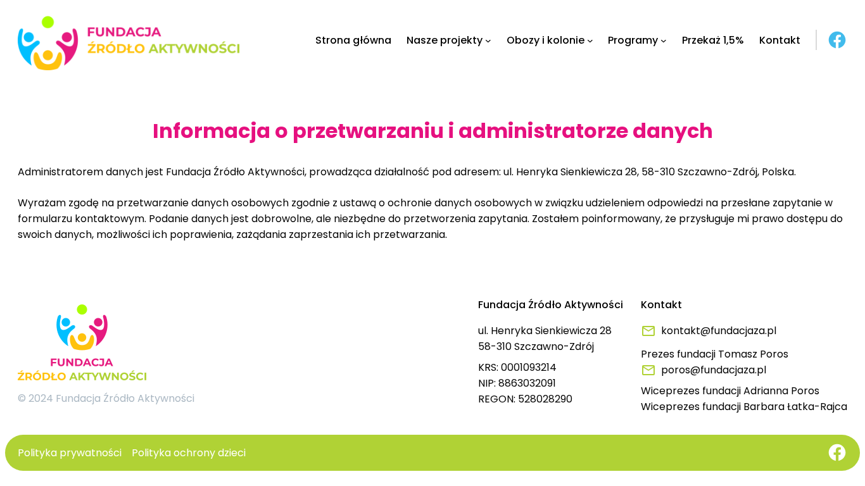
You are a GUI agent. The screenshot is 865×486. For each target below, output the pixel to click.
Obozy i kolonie (545, 40)
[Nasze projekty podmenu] (488, 40)
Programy (633, 40)
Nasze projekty (445, 40)
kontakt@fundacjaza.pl (718, 330)
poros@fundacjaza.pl (713, 370)
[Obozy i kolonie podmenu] (590, 40)
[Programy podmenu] (663, 40)
